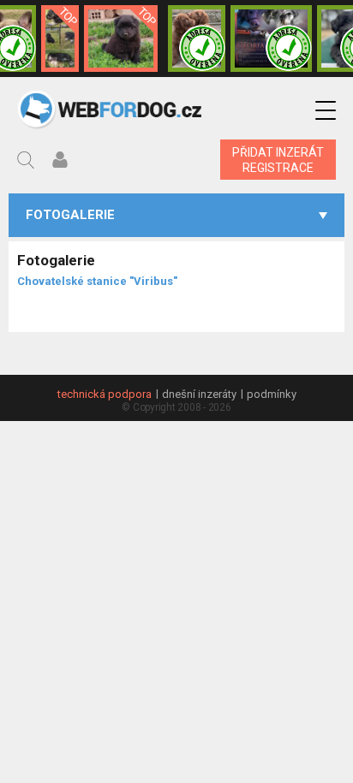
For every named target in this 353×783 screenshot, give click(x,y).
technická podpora (104, 394)
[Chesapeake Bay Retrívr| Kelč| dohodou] (196, 38)
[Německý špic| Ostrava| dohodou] (121, 38)
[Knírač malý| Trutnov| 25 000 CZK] (60, 38)
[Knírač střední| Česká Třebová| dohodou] (271, 38)
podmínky (271, 394)
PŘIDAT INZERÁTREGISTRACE (278, 160)
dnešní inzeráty (199, 394)
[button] (325, 111)
